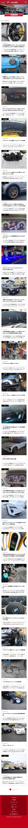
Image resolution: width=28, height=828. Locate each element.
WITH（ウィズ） (9, 2)
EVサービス (14, 804)
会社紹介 (14, 809)
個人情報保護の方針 (14, 814)
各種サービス (14, 806)
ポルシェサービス (14, 802)
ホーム (2, 20)
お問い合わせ (14, 811)
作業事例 (14, 799)
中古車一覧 (14, 797)
